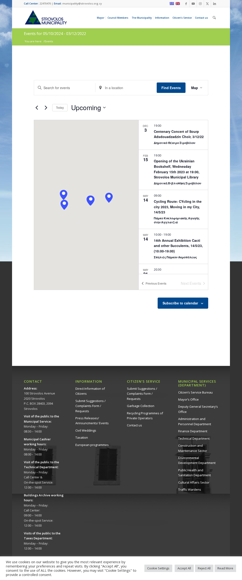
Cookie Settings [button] (158, 568)
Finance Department (192, 431)
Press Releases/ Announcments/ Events (92, 420)
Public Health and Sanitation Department (194, 472)
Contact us (134, 425)
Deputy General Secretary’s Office (198, 409)
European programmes (92, 445)
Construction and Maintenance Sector (192, 448)
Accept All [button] (184, 568)
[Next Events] (46, 107)
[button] (64, 205)
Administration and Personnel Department (194, 421)
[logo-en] (45, 17)
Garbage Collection (140, 406)
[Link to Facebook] (186, 3)
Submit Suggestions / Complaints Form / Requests (90, 406)
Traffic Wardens (189, 489)
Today (60, 107)
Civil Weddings (85, 430)
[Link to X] (207, 3)
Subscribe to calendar (180, 303)
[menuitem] (101, 17)
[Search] (214, 17)
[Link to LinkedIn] (214, 3)
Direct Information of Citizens (90, 391)
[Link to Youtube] (193, 3)
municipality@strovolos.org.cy (82, 3)
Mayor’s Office (188, 399)
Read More (225, 568)
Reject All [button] (204, 568)
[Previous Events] (36, 107)
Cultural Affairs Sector (193, 482)
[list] (173, 197)
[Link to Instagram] (200, 3)
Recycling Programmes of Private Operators (145, 415)
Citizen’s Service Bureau (195, 392)
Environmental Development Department (197, 460)
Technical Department (194, 438)
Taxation (81, 437)
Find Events (171, 87)
